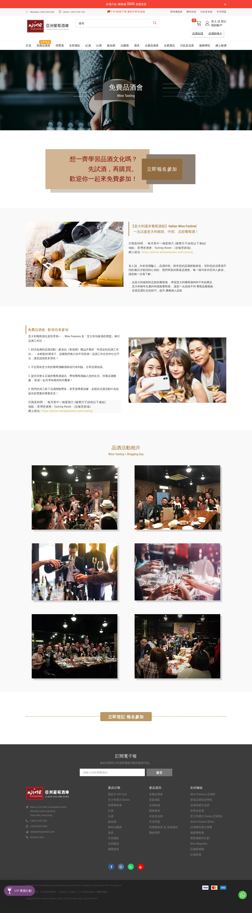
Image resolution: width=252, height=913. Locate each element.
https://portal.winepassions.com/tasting (167, 252)
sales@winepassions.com (42, 831)
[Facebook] (111, 867)
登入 (214, 21)
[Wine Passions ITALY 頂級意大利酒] (48, 26)
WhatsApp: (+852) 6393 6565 (42, 12)
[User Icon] (207, 23)
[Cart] (198, 23)
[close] (225, 4)
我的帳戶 (216, 25)
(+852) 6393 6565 (38, 826)
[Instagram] (121, 867)
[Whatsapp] (131, 867)
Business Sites (37, 837)
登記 (223, 21)
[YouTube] (140, 867)
